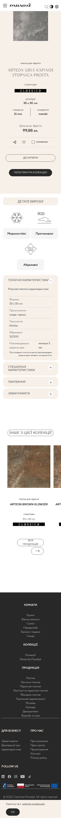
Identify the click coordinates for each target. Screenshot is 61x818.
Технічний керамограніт (30, 699)
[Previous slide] (23, 551)
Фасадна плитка (30, 695)
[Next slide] (37, 551)
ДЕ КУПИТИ (30, 157)
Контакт (35, 753)
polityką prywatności (33, 804)
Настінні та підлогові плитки (30, 690)
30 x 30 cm (29, 519)
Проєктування (39, 749)
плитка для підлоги (29, 499)
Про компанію (39, 741)
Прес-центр (37, 745)
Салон (31, 623)
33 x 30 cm (30, 103)
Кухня (30, 615)
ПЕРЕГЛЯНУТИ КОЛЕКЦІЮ (30, 172)
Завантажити (10, 741)
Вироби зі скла (30, 715)
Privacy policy (38, 758)
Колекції (30, 655)
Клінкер (30, 707)
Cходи (30, 636)
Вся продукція (30, 542)
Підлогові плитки (30, 686)
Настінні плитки (30, 682)
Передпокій (30, 627)
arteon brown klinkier (29, 504)
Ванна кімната (30, 619)
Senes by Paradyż (30, 659)
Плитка (30, 678)
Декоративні (30, 711)
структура (28, 514)
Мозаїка (31, 703)
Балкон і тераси (30, 632)
